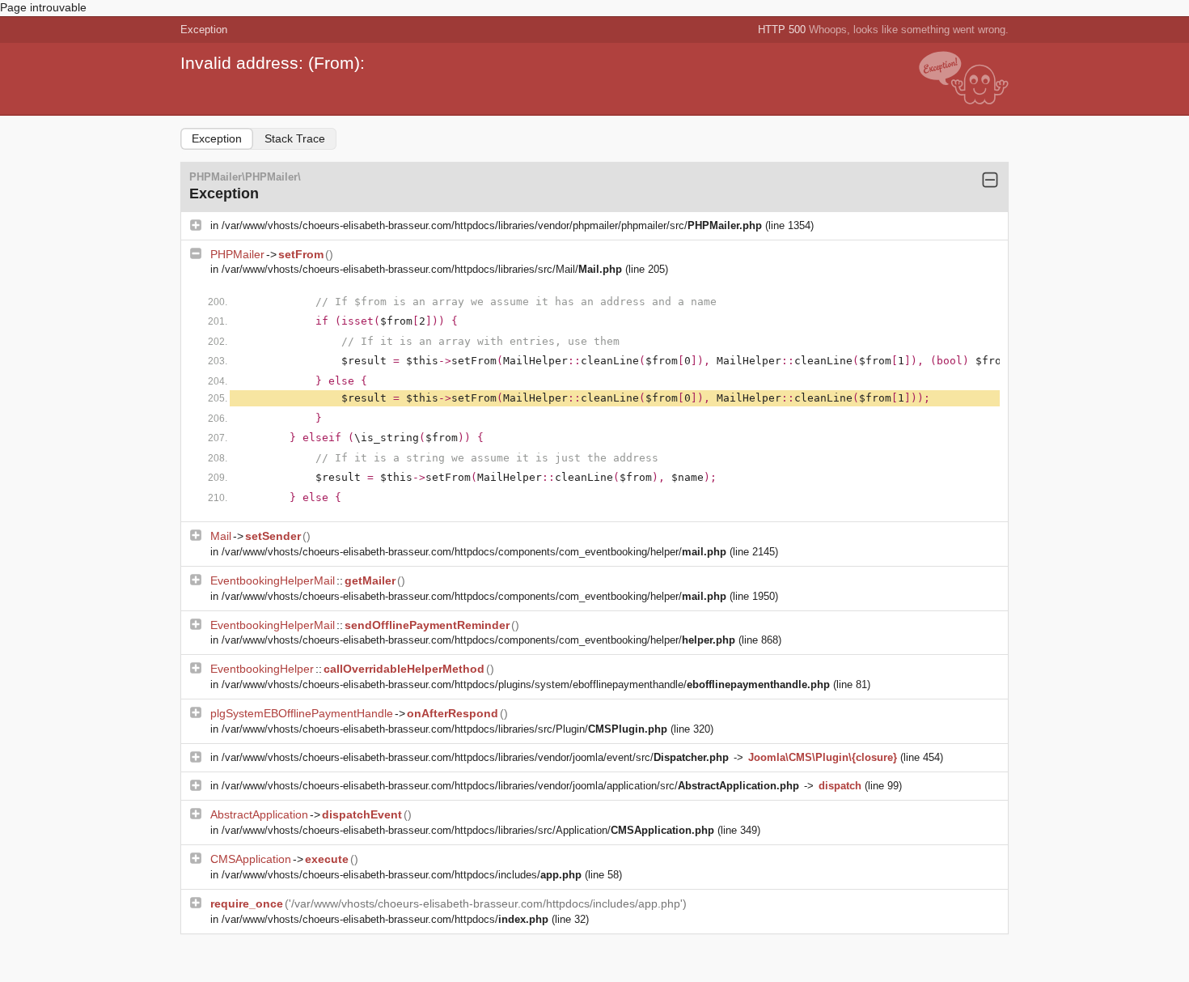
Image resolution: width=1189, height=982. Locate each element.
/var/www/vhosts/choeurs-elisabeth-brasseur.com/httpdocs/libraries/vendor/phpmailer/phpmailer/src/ (492, 225)
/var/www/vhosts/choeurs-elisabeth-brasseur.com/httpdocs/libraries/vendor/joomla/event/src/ (475, 757)
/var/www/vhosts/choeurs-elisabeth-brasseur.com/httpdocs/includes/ (402, 875)
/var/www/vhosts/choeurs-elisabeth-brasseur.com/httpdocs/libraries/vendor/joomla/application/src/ (510, 786)
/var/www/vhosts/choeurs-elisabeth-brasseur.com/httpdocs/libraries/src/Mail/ (422, 269)
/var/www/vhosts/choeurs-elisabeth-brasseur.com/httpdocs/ (385, 919)
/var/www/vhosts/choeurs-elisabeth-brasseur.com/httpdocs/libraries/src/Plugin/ (444, 729)
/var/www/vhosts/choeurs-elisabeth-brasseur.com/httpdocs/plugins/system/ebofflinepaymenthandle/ (526, 684)
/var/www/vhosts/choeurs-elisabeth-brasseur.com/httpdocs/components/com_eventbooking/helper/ (474, 552)
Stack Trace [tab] (294, 138)
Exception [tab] (217, 138)
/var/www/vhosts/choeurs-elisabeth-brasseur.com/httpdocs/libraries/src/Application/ (468, 830)
